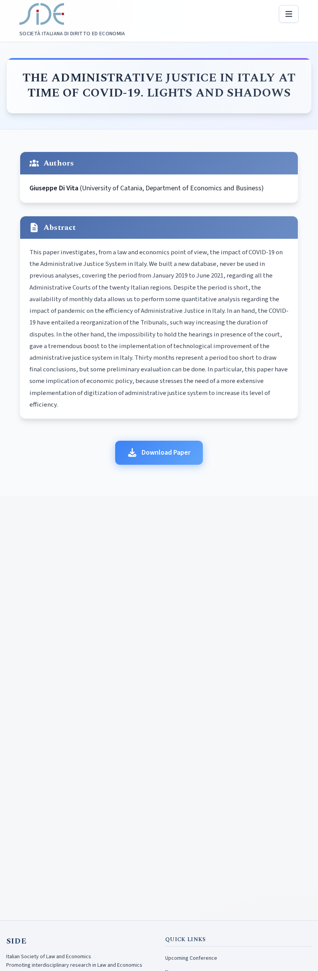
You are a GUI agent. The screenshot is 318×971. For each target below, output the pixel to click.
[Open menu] (289, 14)
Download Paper (166, 452)
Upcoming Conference (191, 958)
